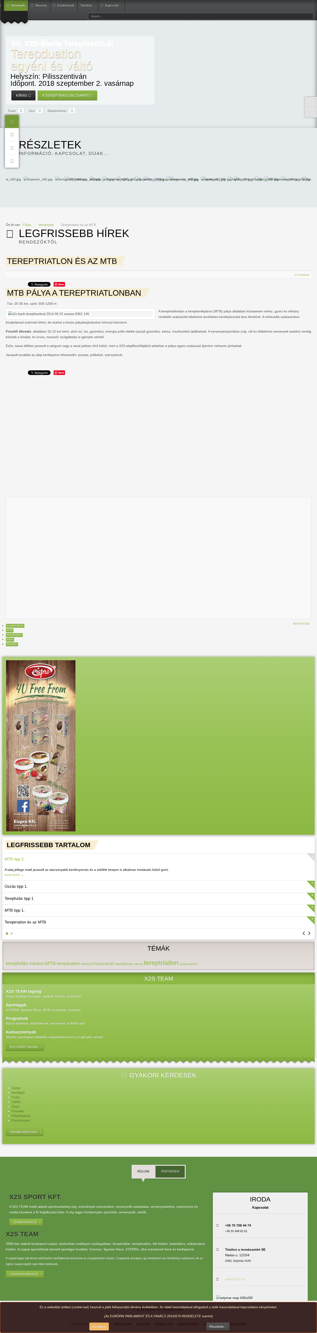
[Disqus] (158, 435)
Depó (15, 1106)
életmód (87, 964)
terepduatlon (68, 963)
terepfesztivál (15, 625)
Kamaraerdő (104, 964)
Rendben (99, 1326)
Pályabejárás (21, 1116)
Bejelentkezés (56, 110)
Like (31, 110)
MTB (10, 630)
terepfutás (17, 963)
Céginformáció (25, 1222)
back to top (301, 623)
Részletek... (217, 1326)
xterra (138, 964)
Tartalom (86, 5)
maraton (12, 644)
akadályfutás (124, 964)
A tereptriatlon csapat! (66, 95)
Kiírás (22, 95)
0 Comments (302, 274)
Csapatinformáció (24, 1274)
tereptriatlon (14, 635)
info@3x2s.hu (235, 1279)
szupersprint (189, 964)
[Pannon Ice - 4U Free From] (40, 745)
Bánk (10, 639)
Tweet (11, 110)
